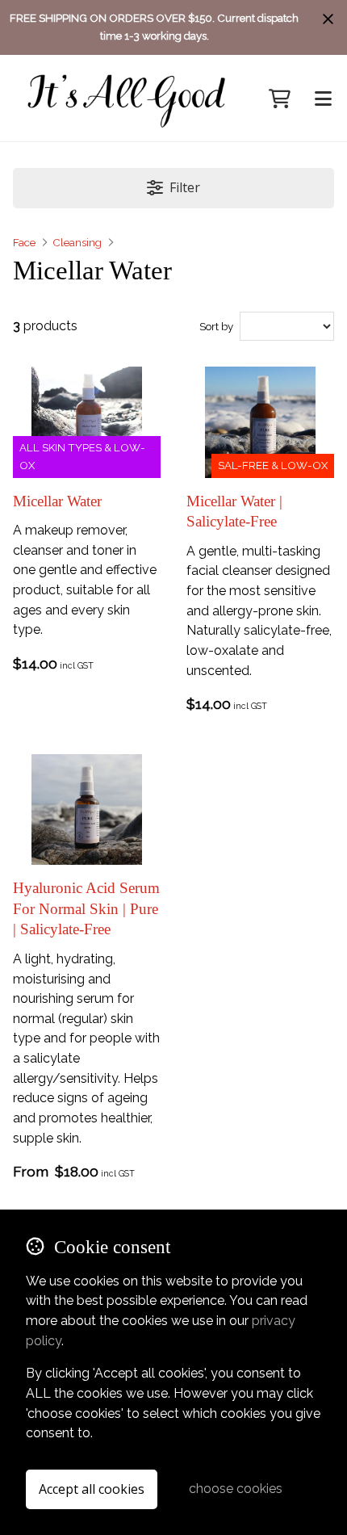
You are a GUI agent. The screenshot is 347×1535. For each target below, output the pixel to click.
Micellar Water (57, 501)
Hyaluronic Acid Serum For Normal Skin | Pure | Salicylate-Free (86, 908)
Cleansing (77, 242)
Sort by (216, 326)
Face (24, 242)
